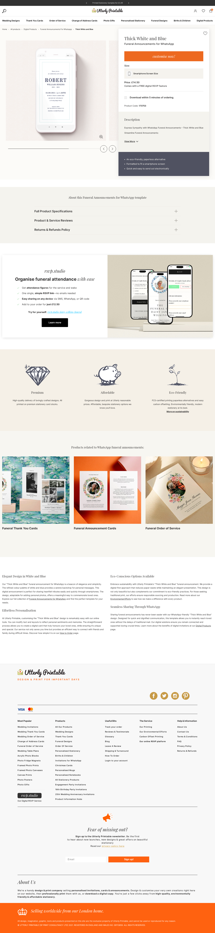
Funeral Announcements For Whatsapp (56, 29)
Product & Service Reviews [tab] (53, 220)
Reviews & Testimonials (117, 732)
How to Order (66, 633)
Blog (107, 741)
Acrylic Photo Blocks (28, 756)
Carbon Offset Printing (151, 736)
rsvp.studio (29, 795)
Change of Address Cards (31, 741)
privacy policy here (113, 846)
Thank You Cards (64, 736)
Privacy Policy (184, 746)
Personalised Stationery (67, 751)
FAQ (179, 741)
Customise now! (164, 56)
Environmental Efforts (120, 599)
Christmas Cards (64, 765)
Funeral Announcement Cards (95, 528)
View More (129, 141)
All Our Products (63, 727)
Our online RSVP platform (153, 741)
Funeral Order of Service (163, 528)
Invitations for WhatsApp (68, 760)
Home (4, 29)
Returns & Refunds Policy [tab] (52, 229)
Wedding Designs (64, 732)
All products (15, 29)
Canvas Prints (25, 775)
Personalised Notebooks (68, 775)
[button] (103, 148)
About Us (182, 727)
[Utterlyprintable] (107, 11)
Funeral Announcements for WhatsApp (47, 599)
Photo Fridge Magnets (29, 760)
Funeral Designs (63, 741)
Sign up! (129, 859)
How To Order (112, 756)
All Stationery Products (67, 780)
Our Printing (146, 727)
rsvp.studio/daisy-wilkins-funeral (65, 312)
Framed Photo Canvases (30, 770)
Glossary (109, 736)
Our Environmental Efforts (153, 732)
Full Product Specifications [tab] (53, 211)
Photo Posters (25, 780)
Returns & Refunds (187, 751)
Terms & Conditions (187, 736)
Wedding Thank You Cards (31, 732)
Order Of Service (64, 746)
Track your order (113, 727)
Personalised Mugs (65, 770)
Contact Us (183, 732)
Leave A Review (113, 746)
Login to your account (116, 760)
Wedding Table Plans (28, 751)
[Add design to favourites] (205, 34)
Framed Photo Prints (28, 765)
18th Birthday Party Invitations (71, 789)
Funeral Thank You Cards (20, 528)
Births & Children (64, 756)
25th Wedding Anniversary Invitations (74, 794)
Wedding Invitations (28, 727)
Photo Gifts (23, 784)
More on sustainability (178, 411)
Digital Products (30, 29)
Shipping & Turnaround (117, 751)
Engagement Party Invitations (70, 784)
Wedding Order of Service (31, 736)
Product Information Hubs (68, 799)
